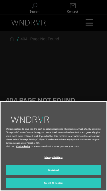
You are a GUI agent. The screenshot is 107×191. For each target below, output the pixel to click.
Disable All (53, 170)
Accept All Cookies (53, 182)
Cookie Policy (23, 146)
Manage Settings (53, 157)
